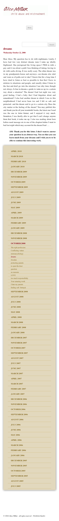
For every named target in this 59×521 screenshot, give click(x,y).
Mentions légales (39, 516)
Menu (29, 28)
